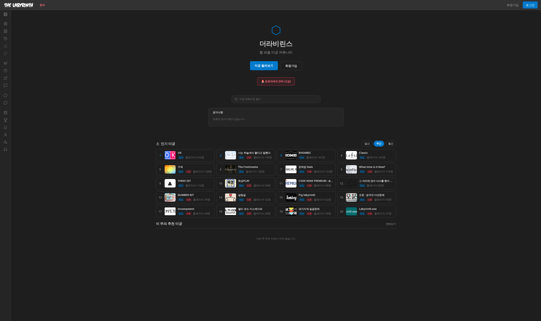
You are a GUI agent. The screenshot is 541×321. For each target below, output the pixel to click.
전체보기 (391, 224)
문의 (42, 5)
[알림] (5, 127)
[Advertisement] (276, 290)
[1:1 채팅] (5, 102)
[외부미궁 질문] (5, 78)
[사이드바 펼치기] (5, 14)
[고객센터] (5, 149)
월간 (390, 143)
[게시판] (5, 85)
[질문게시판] (5, 70)
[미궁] (5, 23)
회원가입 (513, 5)
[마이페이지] (5, 134)
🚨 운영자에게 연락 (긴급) (276, 81)
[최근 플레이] (5, 38)
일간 (367, 143)
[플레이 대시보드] (5, 31)
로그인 (530, 5)
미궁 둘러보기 (264, 65)
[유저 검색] (5, 142)
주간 (378, 143)
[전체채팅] (5, 95)
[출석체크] (5, 112)
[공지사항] (5, 63)
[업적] (5, 120)
